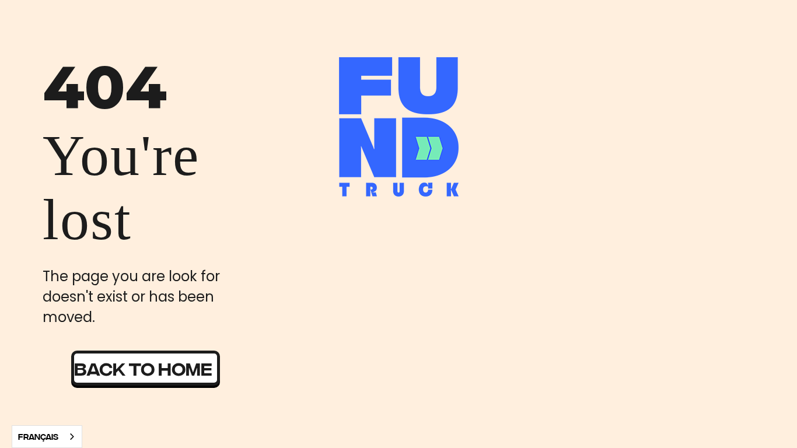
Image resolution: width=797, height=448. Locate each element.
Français (38, 436)
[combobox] (47, 436)
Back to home (143, 367)
